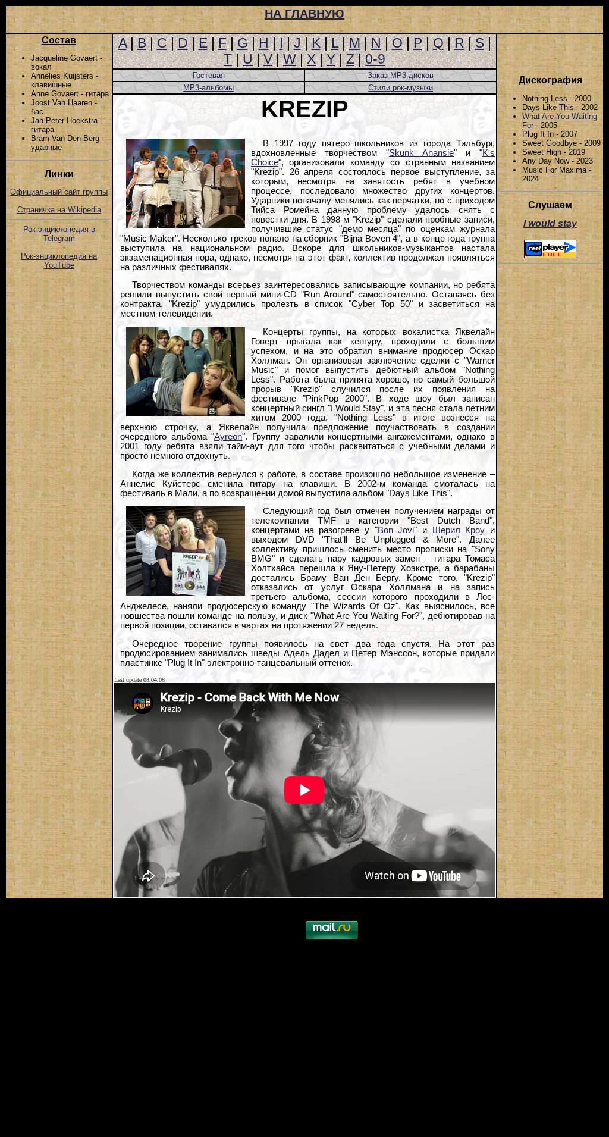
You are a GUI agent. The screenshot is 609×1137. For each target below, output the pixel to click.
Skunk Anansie (421, 153)
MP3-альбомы (208, 87)
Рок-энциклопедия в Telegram (59, 234)
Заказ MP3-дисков (401, 75)
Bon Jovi (396, 530)
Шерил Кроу (458, 530)
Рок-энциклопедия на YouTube (59, 261)
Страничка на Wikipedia (59, 209)
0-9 (375, 59)
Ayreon (228, 436)
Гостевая (209, 75)
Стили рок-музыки (400, 87)
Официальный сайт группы (59, 191)
